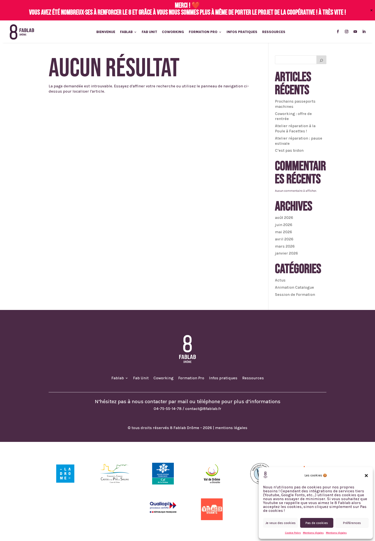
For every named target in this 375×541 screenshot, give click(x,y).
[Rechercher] (321, 59)
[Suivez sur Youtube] (355, 31)
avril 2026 (284, 239)
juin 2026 (283, 224)
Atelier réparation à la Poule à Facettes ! (295, 128)
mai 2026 (283, 232)
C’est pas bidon (289, 150)
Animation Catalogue (294, 287)
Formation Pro (203, 32)
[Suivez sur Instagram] (346, 31)
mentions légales (231, 427)
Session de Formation (295, 294)
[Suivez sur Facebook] (337, 31)
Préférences (352, 523)
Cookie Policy (293, 532)
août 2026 (284, 217)
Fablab (126, 32)
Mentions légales (313, 532)
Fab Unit (149, 32)
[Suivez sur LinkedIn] (363, 31)
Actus (280, 280)
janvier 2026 (286, 253)
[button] (366, 475)
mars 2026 (285, 246)
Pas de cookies (316, 523)
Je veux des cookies (280, 523)
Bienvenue (105, 32)
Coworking (173, 32)
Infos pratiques (242, 32)
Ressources (273, 32)
